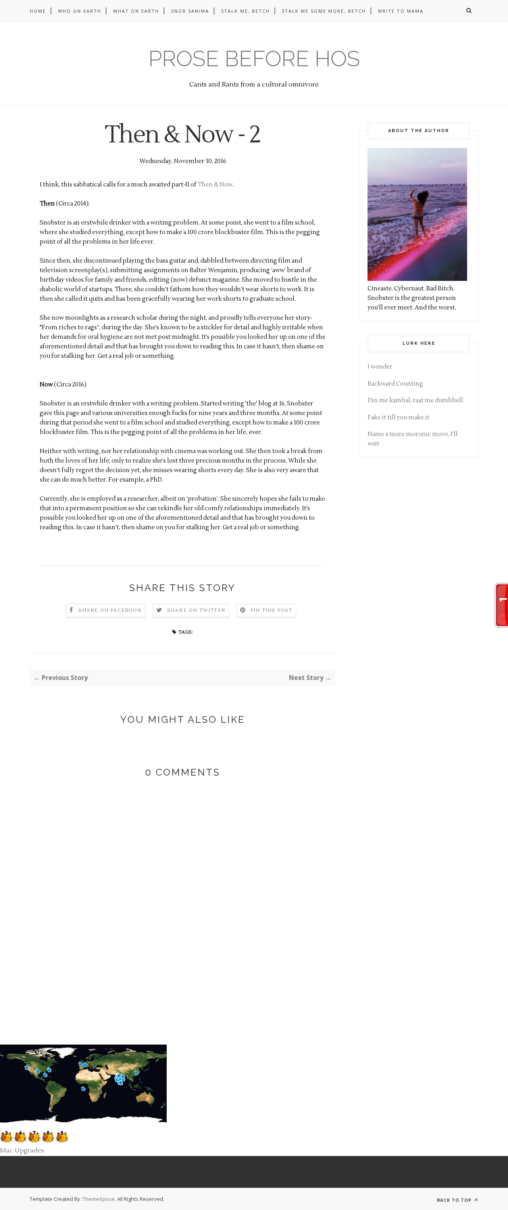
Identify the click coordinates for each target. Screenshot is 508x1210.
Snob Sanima (190, 11)
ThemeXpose (99, 1198)
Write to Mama (400, 11)
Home (38, 11)
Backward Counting (395, 384)
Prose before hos (254, 58)
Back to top (455, 1200)
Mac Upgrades (22, 1150)
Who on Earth (79, 11)
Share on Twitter (196, 610)
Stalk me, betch (245, 11)
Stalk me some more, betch (324, 11)
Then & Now (215, 184)
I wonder (380, 367)
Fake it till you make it (398, 417)
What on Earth (136, 11)
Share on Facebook (109, 610)
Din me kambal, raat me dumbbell (415, 400)
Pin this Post (271, 610)
